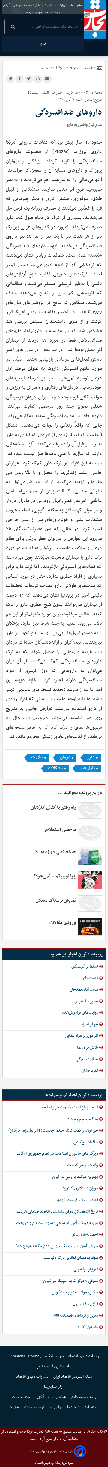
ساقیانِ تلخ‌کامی (85, 1142)
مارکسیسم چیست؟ (83, 1119)
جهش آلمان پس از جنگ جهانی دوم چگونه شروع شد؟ (56, 1246)
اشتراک (48, 5)
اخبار (59, 92)
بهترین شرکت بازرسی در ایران (75, 1177)
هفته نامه (92, 1407)
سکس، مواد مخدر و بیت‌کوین (75, 1292)
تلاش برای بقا (87, 1047)
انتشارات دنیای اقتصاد (33, 1376)
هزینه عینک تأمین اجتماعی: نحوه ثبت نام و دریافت (57, 1223)
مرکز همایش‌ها (54, 1386)
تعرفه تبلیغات (22, 1397)
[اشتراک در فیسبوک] (19, 79)
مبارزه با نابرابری (85, 1001)
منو (43, 44)
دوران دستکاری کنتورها (80, 1188)
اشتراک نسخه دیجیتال (26, 5)
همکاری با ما (57, 1397)
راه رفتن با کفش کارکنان (53, 807)
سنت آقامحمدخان (84, 989)
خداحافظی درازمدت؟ (55, 852)
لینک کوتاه (49, 68)
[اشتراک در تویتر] (29, 79)
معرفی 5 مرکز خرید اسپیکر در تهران (70, 1281)
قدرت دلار (90, 978)
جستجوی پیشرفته (37, 12)
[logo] (95, 19)
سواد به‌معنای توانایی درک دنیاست (71, 1258)
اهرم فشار (90, 1070)
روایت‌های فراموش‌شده (80, 1012)
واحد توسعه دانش (83, 1397)
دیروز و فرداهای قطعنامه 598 (75, 1315)
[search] (13, 27)
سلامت (37, 757)
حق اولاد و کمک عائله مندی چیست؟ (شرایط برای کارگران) (53, 1130)
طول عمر (87, 768)
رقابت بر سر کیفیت (82, 1165)
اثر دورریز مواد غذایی (81, 1036)
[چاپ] (38, 79)
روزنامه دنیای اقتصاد (83, 1356)
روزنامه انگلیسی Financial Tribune (36, 1356)
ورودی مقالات (63, 922)
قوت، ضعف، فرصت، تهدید (77, 1200)
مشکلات (55, 768)
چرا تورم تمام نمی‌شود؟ (55, 876)
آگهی (40, 1397)
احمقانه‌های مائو (85, 1234)
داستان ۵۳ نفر (87, 1327)
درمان (65, 757)
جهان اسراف (88, 1024)
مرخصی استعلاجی (59, 830)
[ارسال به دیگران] (47, 79)
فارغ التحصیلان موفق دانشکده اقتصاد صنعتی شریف (57, 1211)
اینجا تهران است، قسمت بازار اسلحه (70, 1107)
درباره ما (62, 5)
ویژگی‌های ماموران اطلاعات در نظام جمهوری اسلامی (56, 1153)
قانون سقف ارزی (85, 1304)
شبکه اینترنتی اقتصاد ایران (72, 1376)
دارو (91, 757)
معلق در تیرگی (87, 1059)
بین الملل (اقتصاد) (41, 92)
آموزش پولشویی (86, 1269)
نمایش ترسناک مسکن (56, 900)
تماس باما (76, 5)
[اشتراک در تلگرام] (10, 79)
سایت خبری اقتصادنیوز (54, 1366)
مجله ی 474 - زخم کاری (83, 92)
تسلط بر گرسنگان (84, 966)
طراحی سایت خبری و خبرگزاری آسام (51, 1451)
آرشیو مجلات (34, 1407)
